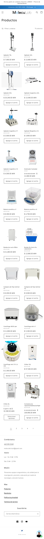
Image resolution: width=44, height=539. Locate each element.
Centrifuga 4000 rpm (10, 326)
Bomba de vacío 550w (10, 247)
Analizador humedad (30, 169)
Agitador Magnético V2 (31, 131)
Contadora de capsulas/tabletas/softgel (32, 404)
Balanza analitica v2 (30, 209)
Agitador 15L (7, 55)
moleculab (24, 534)
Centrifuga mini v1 (30, 326)
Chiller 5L (7, 404)
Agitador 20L (28, 55)
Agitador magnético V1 (11, 131)
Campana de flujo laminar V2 (32, 287)
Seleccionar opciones (12, 417)
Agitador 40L (8, 93)
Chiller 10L (27, 364)
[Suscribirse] (37, 513)
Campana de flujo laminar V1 (12, 287)
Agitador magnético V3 (11, 169)
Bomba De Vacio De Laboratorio (30, 248)
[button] (2, 12)
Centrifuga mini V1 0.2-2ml (11, 365)
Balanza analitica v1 (10, 209)
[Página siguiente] (33, 428)
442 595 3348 (9, 444)
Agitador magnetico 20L (31, 93)
